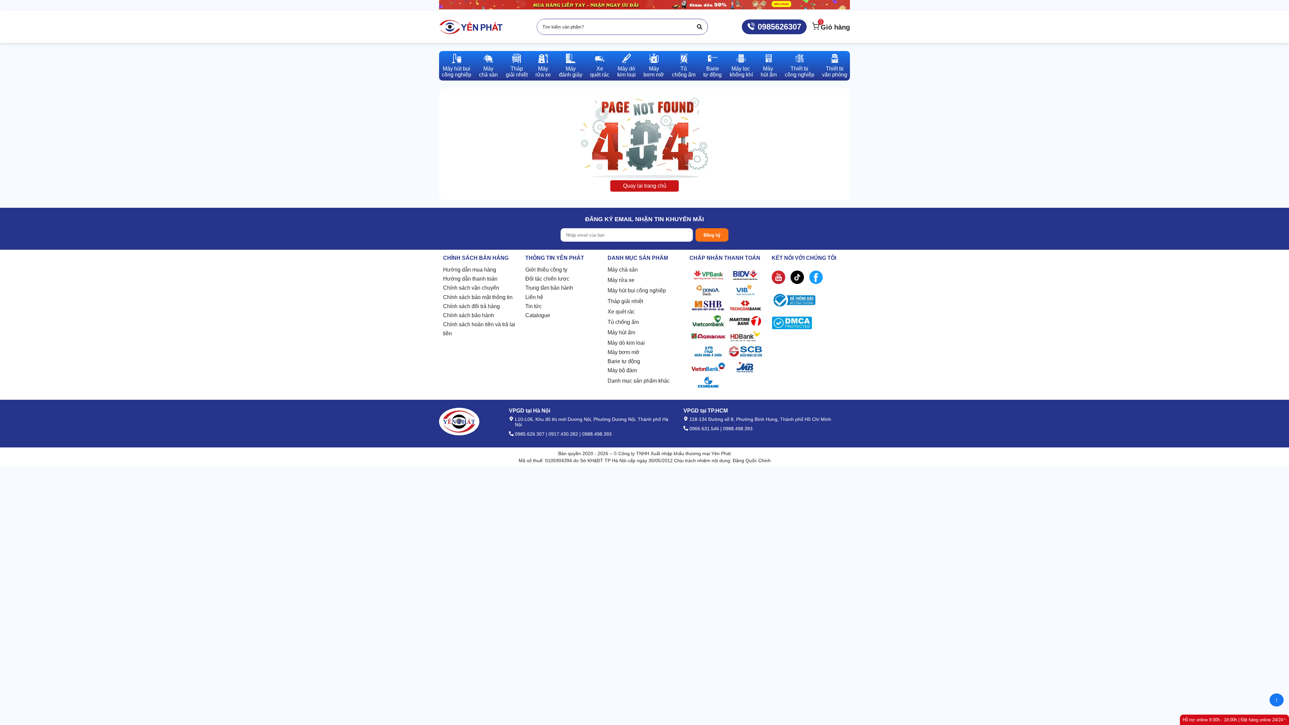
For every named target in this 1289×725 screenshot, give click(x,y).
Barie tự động (624, 361)
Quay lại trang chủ (644, 186)
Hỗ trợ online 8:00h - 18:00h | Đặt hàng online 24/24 (1233, 719)
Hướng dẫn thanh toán (470, 279)
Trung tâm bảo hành (549, 288)
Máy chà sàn (623, 270)
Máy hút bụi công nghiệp (637, 290)
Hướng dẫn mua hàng (469, 270)
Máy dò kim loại (626, 343)
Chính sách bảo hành (468, 315)
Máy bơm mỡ (623, 352)
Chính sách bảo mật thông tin (478, 297)
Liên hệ (534, 297)
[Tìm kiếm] (699, 27)
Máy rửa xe (621, 280)
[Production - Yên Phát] (471, 26)
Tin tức (533, 306)
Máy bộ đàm (622, 370)
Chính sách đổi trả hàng (471, 306)
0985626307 (778, 26)
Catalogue (537, 315)
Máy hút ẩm (621, 332)
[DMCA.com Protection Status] (792, 324)
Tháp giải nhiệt (625, 301)
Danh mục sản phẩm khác (639, 381)
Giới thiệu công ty (546, 270)
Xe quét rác (621, 312)
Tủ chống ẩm (623, 322)
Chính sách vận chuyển (471, 288)
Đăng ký (712, 235)
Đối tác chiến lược (547, 279)
